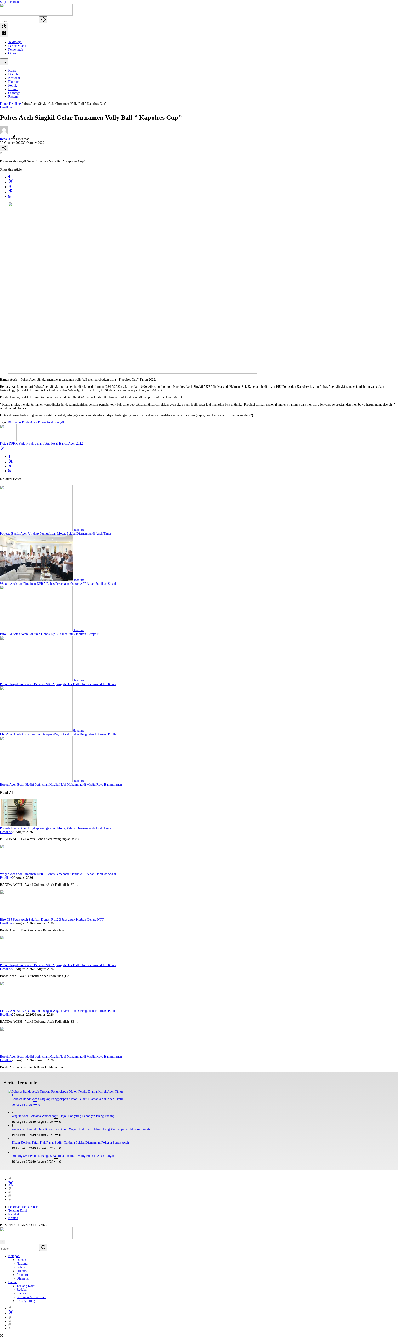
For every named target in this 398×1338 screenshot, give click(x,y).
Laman (12, 1282)
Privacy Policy (26, 1301)
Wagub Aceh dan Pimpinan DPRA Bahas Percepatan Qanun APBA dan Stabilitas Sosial (58, 583)
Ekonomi (23, 1274)
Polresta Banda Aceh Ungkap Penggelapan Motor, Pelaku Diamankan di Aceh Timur (55, 533)
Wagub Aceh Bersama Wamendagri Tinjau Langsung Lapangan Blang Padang (63, 1116)
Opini (12, 53)
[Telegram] (9, 187)
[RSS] (10, 1200)
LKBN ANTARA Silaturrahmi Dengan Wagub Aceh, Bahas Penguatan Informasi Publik (58, 734)
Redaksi (5, 139)
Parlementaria (17, 46)
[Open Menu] (4, 33)
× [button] (2, 1241)
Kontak (13, 1218)
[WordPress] (10, 1192)
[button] (43, 19)
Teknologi (15, 42)
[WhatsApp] (9, 197)
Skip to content (10, 2)
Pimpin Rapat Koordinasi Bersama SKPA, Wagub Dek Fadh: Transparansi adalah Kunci (58, 684)
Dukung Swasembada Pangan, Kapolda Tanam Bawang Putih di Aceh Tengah (63, 1156)
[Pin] (10, 192)
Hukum (22, 1271)
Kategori (14, 1256)
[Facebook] (9, 177)
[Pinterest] (10, 1188)
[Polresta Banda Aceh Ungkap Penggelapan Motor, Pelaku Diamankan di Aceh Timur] (36, 529)
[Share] (4, 148)
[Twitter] (10, 182)
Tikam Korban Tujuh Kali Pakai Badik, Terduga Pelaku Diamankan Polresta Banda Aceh (70, 1142)
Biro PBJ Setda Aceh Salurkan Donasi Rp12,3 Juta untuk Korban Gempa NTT (52, 634)
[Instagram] (10, 1196)
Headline (6, 107)
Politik (21, 1267)
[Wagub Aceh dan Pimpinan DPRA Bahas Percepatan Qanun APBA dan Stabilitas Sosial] (36, 580)
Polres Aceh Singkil (51, 422)
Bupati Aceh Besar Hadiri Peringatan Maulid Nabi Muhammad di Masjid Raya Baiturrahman (61, 784)
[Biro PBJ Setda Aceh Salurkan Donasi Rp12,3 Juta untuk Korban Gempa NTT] (36, 630)
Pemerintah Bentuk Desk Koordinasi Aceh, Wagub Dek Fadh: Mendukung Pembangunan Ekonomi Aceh (81, 1129)
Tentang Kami (17, 1210)
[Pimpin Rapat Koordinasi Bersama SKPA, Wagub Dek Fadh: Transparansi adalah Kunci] (36, 680)
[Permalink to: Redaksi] (4, 133)
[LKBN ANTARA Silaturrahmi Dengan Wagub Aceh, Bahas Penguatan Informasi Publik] (36, 730)
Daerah (21, 1259)
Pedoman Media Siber (22, 1207)
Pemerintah (15, 49)
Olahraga (23, 1278)
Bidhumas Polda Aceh (22, 422)
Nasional (22, 1263)
